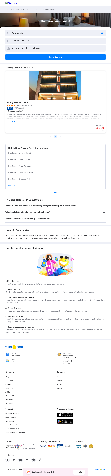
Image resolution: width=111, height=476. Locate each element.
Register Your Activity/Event (15, 432)
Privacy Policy (10, 421)
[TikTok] (40, 460)
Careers (8, 384)
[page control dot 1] (55, 192)
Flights (59, 377)
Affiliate (8, 392)
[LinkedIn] (20, 460)
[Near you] (102, 33)
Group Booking (10, 417)
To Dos (59, 388)
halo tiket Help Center (13, 414)
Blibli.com (9, 403)
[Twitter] (14, 460)
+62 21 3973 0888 (69, 363)
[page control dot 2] (56, 192)
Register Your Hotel (12, 429)
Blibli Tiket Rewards (12, 396)
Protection (9, 399)
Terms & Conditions (12, 425)
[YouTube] (27, 460)
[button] (55, 206)
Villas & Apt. (61, 384)
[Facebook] (7, 460)
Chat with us (15, 356)
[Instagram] (33, 460)
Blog (7, 377)
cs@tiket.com (16, 362)
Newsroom (9, 381)
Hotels (59, 381)
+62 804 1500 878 (69, 358)
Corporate (9, 388)
